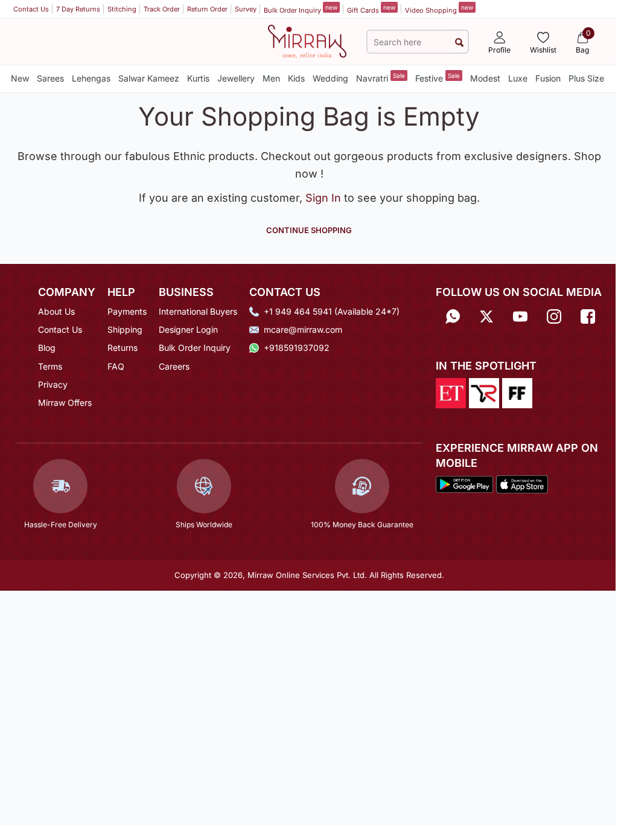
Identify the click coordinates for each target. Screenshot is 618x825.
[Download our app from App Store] (522, 483)
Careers (174, 366)
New (20, 78)
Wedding (330, 78)
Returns (122, 347)
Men (271, 78)
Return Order (207, 9)
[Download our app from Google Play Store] (464, 483)
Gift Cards (371, 9)
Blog (47, 347)
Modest (485, 78)
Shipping (124, 329)
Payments (127, 311)
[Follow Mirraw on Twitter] (486, 315)
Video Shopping (439, 9)
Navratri (380, 77)
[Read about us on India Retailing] (484, 392)
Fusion (548, 78)
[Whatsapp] (452, 315)
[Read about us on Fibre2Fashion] (517, 392)
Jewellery (236, 78)
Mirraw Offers (65, 402)
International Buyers (198, 311)
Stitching (121, 9)
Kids (296, 78)
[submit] (459, 42)
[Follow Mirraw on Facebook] (588, 315)
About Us (56, 311)
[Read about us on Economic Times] (451, 392)
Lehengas (91, 78)
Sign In (324, 197)
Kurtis (198, 78)
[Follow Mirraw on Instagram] (554, 315)
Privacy (53, 384)
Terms (50, 366)
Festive (437, 77)
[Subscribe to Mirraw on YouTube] (520, 315)
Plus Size (586, 78)
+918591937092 (297, 347)
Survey (245, 9)
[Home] (307, 41)
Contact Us (31, 9)
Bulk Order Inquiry (300, 9)
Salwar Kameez (148, 78)
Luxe (517, 78)
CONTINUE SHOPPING (309, 230)
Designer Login (188, 329)
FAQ (115, 366)
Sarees (50, 78)
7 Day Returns (78, 9)
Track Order (162, 9)
